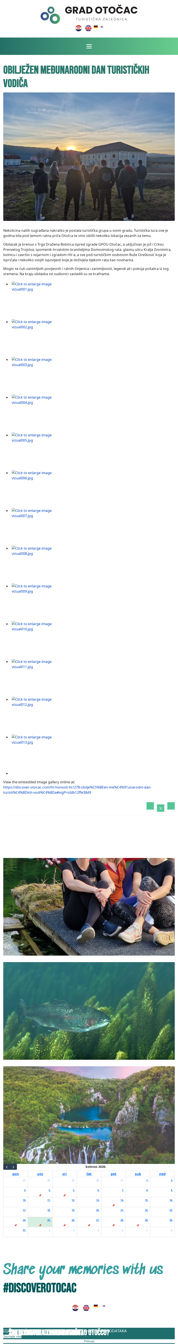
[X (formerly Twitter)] (160, 808)
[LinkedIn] (171, 806)
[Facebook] (150, 806)
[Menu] (89, 46)
